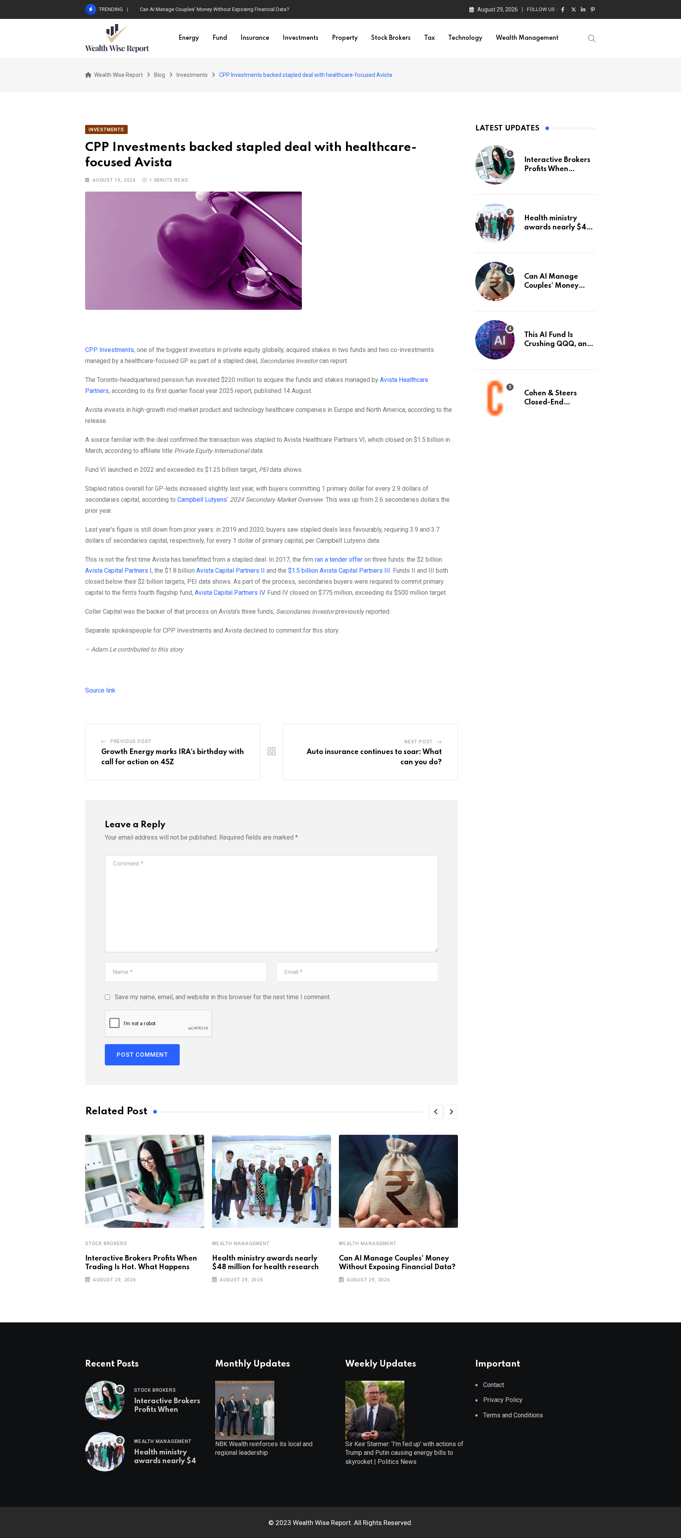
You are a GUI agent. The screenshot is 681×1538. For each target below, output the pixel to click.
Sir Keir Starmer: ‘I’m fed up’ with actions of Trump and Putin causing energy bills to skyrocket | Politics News (404, 1452)
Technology (465, 38)
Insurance (254, 38)
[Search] (592, 38)
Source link (100, 690)
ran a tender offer (339, 559)
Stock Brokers (391, 38)
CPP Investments (109, 350)
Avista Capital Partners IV (229, 592)
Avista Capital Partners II (230, 570)
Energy (189, 38)
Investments (300, 38)
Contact (493, 1385)
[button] (436, 1112)
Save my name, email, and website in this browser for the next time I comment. (223, 997)
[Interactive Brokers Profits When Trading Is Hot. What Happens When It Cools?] (495, 164)
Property (345, 38)
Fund (219, 38)
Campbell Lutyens (202, 499)
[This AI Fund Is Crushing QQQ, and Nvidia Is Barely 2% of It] (495, 339)
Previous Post (130, 741)
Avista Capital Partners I (118, 570)
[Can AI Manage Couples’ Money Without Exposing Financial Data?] (495, 281)
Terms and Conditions (513, 1415)
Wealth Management (527, 38)
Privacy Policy (503, 1400)
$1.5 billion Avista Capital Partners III (339, 570)
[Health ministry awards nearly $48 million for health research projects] (495, 223)
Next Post (418, 742)
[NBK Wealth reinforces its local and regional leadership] (244, 1409)
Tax (429, 38)
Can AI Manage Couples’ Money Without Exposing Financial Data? (214, 9)
